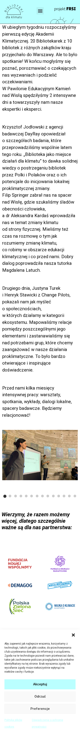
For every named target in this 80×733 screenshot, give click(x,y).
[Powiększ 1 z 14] (72, 435)
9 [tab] (47, 496)
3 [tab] (15, 496)
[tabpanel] (40, 455)
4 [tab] (21, 496)
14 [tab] (75, 496)
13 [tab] (69, 496)
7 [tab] (37, 496)
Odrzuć (40, 696)
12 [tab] (64, 496)
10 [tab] (53, 496)
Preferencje (40, 709)
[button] (73, 635)
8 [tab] (42, 496)
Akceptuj (40, 684)
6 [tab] (31, 496)
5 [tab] (26, 496)
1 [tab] (4, 496)
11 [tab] (58, 496)
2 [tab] (10, 496)
